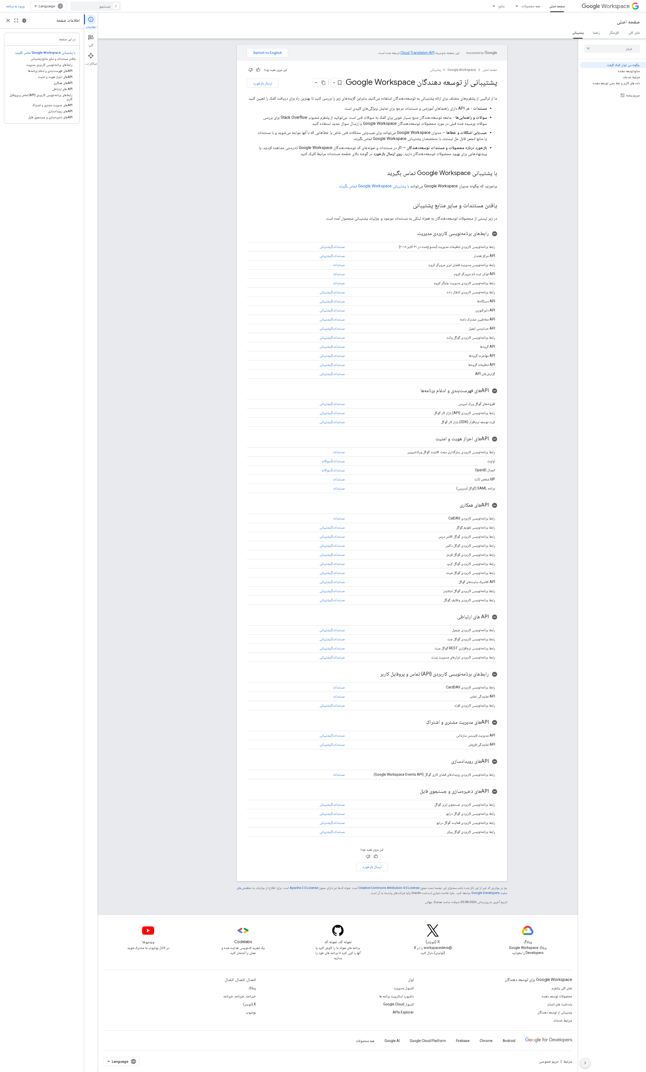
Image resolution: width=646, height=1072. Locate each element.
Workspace (615, 6)
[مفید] (258, 70)
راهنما (596, 32)
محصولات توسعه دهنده (557, 996)
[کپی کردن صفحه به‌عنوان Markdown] (323, 82)
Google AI (392, 1041)
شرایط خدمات (562, 1020)
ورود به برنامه (15, 6)
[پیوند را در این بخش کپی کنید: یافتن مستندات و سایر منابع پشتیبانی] (408, 206)
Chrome (486, 1041)
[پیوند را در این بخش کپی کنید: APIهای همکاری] (455, 505)
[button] (372, 233)
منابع (501, 6)
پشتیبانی (578, 32)
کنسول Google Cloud (398, 1004)
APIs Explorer (403, 1012)
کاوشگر (614, 32)
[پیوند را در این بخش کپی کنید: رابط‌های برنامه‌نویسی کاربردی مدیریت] (412, 234)
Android (509, 1041)
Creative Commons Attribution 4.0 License (389, 888)
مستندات (339, 247)
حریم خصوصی (549, 1061)
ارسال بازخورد (262, 83)
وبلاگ (252, 988)
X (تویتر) (249, 1004)
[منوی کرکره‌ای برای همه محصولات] (515, 6)
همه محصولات (530, 6)
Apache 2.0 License (304, 888)
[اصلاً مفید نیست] (250, 70)
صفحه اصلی (557, 6)
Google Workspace (461, 70)
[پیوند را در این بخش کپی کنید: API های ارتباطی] (452, 617)
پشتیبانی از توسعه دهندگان (554, 1012)
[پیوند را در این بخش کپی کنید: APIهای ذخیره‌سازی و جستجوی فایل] (415, 792)
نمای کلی (634, 32)
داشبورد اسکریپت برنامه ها (396, 996)
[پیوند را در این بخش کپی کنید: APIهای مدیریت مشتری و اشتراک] (421, 722)
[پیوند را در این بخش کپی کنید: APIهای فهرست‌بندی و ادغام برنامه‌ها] (415, 391)
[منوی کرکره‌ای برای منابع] (492, 6)
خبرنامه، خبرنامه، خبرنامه (239, 996)
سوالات (326, 461)
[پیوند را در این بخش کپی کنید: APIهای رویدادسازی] (446, 762)
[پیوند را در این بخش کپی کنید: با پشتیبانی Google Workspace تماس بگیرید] (382, 173)
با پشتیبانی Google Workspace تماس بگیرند (374, 186)
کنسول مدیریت (404, 988)
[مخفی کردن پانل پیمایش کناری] (585, 1063)
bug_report (24, 20)
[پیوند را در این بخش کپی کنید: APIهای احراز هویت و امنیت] (430, 439)
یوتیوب (251, 1012)
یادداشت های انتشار (559, 1004)
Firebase (463, 1041)
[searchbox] (612, 49)
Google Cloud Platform (428, 1041)
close (8, 20)
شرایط (567, 1061)
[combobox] (95, 6)
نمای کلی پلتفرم (562, 988)
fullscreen (16, 20)
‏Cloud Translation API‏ (417, 53)
